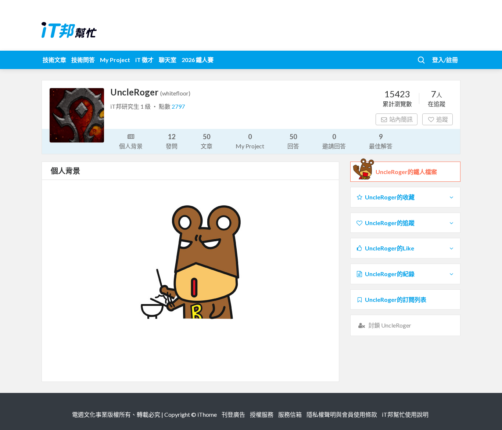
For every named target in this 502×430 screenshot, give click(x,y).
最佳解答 (380, 141)
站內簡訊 (401, 119)
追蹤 (442, 119)
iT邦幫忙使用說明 (405, 414)
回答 (293, 141)
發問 (172, 141)
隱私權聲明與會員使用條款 (341, 414)
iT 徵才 (144, 59)
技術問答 (83, 59)
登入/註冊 (445, 59)
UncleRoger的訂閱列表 (395, 299)
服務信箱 (290, 414)
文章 (206, 141)
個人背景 (131, 145)
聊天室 (167, 59)
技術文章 (54, 59)
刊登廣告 (233, 414)
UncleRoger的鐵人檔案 (406, 171)
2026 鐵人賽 (198, 59)
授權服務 (261, 414)
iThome (207, 414)
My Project (115, 59)
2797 (178, 106)
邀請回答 (334, 141)
